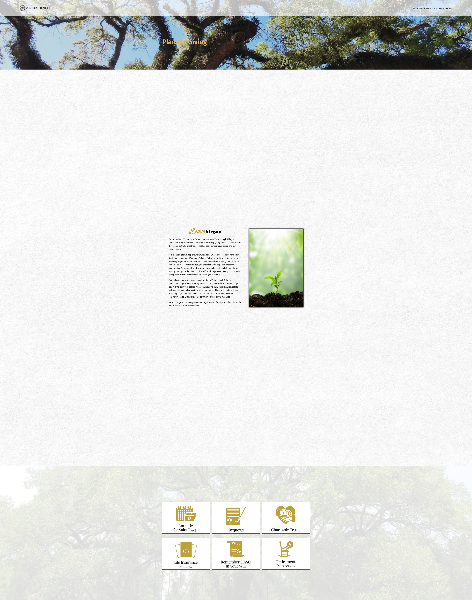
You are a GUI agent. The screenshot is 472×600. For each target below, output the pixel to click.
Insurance (167, 541)
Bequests (217, 505)
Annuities (167, 505)
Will (216, 541)
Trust (266, 505)
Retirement (267, 541)
